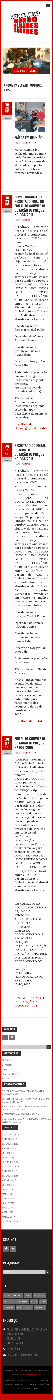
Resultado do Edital (28, 721)
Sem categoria (30, 142)
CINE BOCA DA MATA (29, 1380)
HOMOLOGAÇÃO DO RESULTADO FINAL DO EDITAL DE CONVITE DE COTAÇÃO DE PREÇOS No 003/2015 (30, 205)
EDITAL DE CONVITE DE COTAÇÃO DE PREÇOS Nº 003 (30, 1001)
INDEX (36, 1384)
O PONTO (19, 1388)
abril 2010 (7, 1212)
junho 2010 (8, 1203)
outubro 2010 (9, 1198)
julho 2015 (8, 1185)
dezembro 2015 (10, 1162)
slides (5, 1078)
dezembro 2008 (10, 1221)
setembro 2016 (10, 1144)
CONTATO (43, 1380)
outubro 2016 (9, 1139)
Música (34, 1301)
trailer (29, 1307)
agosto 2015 (9, 1180)
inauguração (39, 1295)
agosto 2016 (9, 1148)
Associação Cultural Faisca (30, 1374)
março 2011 (8, 1194)
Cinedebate (17, 1295)
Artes (7, 1295)
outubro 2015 (9, 1171)
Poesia (43, 1301)
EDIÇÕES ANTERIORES (15, 1384)
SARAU (36, 1388)
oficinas (7, 1065)
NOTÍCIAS (44, 1384)
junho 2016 (8, 1157)
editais (27, 220)
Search (49, 1047)
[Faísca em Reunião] (30, 103)
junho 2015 (8, 1189)
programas (9, 1307)
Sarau (5, 1069)
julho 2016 (8, 1153)
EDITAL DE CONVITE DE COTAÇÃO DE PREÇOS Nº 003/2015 (30, 743)
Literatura (9, 1301)
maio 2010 (7, 1207)
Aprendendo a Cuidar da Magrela (21, 1114)
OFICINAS (28, 1388)
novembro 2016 (10, 1134)
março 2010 (8, 1217)
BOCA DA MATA (12, 1380)
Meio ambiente (22, 1301)
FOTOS (29, 1384)
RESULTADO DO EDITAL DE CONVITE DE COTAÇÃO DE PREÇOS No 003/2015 (30, 452)
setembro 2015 (10, 1175)
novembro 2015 (10, 1166)
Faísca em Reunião (28, 137)
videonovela (39, 1307)
